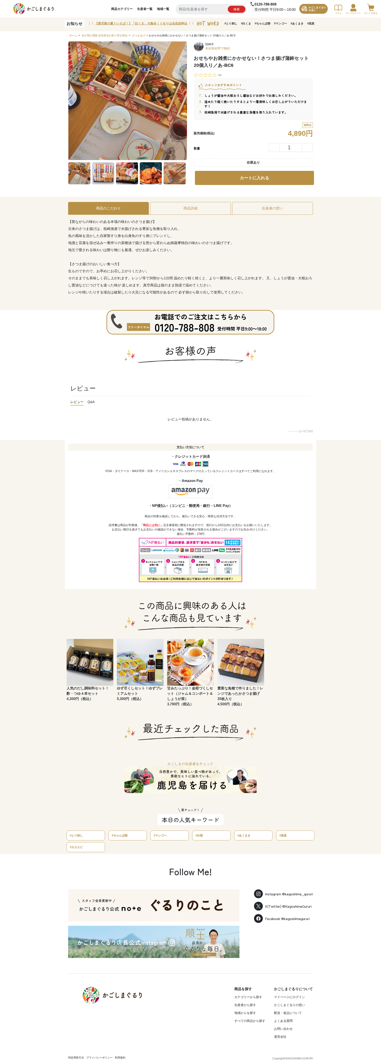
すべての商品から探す (249, 1021)
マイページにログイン (289, 997)
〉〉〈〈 (141, 23)
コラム (338, 13)
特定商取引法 (76, 1057)
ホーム (73, 35)
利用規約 (120, 1057)
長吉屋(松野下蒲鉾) (217, 48)
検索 (236, 9)
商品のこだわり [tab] (108, 208)
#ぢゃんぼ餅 (263, 23)
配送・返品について (288, 1013)
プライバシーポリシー (99, 1057)
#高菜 (310, 23)
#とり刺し (230, 23)
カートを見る (370, 13)
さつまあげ (138, 35)
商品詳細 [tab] (190, 208)
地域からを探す (245, 1013)
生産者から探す (245, 1005)
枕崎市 (209, 44)
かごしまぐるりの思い (289, 1005)
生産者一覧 (145, 9)
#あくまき (297, 23)
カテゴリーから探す (248, 997)
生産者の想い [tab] (272, 208)
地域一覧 (163, 9)
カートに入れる (254, 177)
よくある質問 (283, 1021)
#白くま (246, 23)
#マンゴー (280, 23)
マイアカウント (353, 13)
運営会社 (280, 1036)
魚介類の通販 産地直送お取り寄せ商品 (104, 35)
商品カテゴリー (122, 9)
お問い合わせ (283, 1028)
